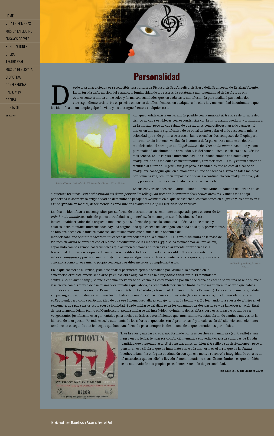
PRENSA (11, 100)
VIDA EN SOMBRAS (18, 23)
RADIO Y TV (13, 92)
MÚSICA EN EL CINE (19, 31)
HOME (10, 16)
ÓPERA (10, 54)
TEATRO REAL (14, 61)
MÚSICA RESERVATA (19, 69)
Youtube (12, 115)
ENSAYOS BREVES (17, 39)
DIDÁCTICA (13, 77)
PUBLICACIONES (16, 46)
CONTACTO (13, 107)
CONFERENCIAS (16, 84)
